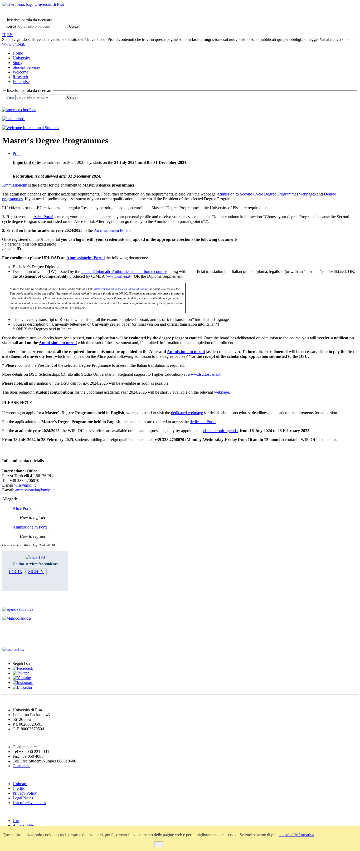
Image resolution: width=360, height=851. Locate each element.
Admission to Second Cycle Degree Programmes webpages (266, 194)
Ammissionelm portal (58, 342)
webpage (221, 392)
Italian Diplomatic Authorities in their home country (124, 271)
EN (10, 34)
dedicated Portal (203, 421)
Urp (16, 820)
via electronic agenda (220, 430)
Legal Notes (23, 798)
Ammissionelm (14, 185)
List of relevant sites (29, 802)
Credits (19, 788)
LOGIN (15, 571)
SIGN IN (36, 571)
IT (4, 34)
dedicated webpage (187, 412)
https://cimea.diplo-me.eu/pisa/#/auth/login (120, 288)
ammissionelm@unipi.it (35, 490)
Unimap (20, 783)
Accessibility (23, 825)
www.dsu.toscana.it (204, 374)
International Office (23, 639)
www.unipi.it (13, 44)
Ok (158, 844)
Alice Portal (43, 216)
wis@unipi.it (25, 485)
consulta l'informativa (296, 835)
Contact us (21, 766)
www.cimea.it (118, 276)
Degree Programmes (24, 599)
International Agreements (29, 628)
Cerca (11, 26)
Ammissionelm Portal (112, 230)
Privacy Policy (25, 793)
